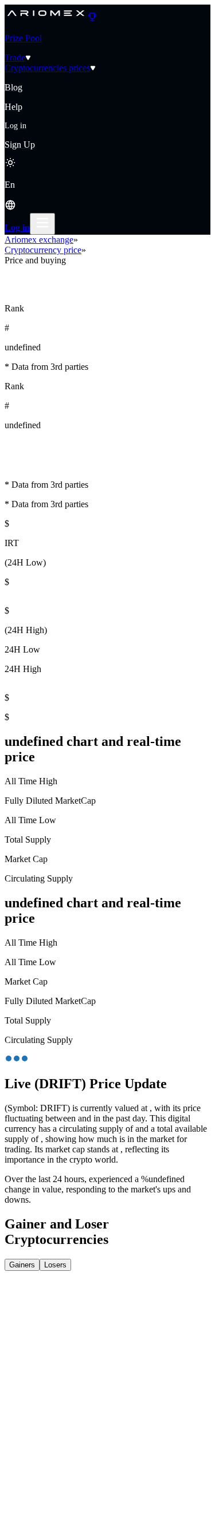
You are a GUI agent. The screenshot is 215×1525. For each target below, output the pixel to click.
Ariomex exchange (39, 239)
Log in (17, 227)
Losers (55, 1265)
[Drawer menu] (42, 224)
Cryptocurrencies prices (47, 68)
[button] (107, 196)
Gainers (22, 1265)
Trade (15, 57)
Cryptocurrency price (43, 250)
